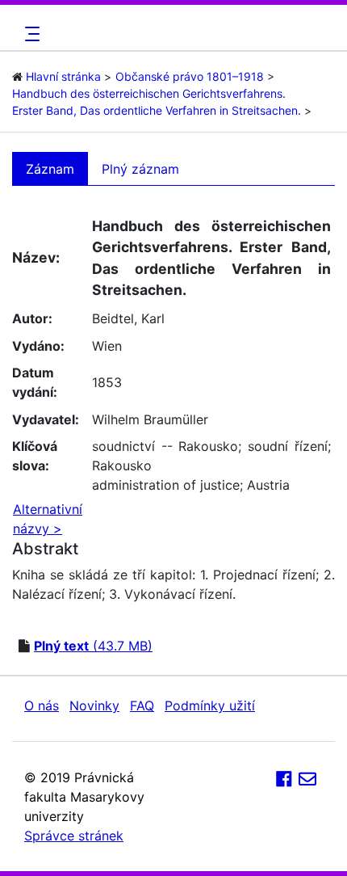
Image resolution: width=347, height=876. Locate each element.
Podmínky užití (210, 705)
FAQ (142, 705)
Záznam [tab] (50, 169)
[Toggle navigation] (30, 34)
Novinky (94, 705)
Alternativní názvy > (47, 519)
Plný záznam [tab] (140, 169)
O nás (41, 705)
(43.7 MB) (93, 646)
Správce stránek (73, 836)
